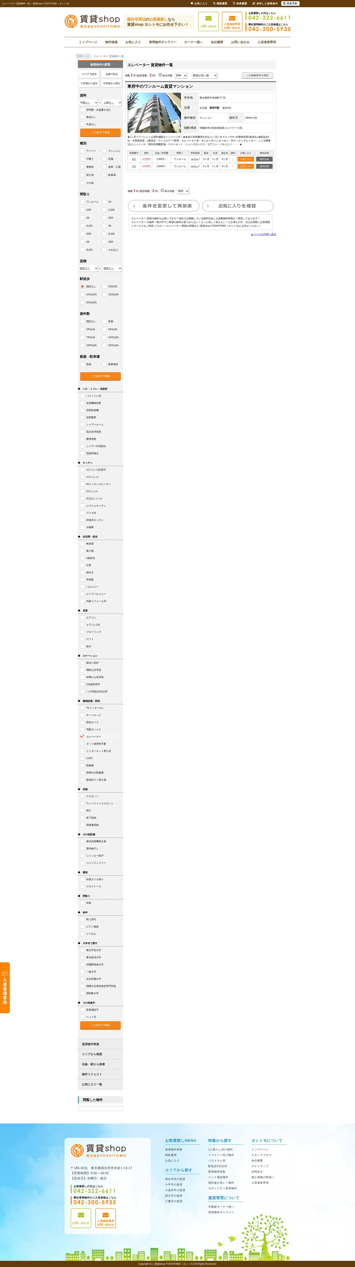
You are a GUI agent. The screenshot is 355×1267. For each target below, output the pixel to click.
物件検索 (111, 42)
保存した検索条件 (267, 3)
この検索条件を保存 (257, 75)
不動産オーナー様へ (221, 1206)
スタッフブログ (261, 1155)
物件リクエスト (92, 1074)
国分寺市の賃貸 (175, 1179)
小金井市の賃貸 (175, 1190)
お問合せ (257, 1171)
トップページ (88, 42)
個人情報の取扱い (262, 1177)
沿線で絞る (112, 74)
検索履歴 (241, 3)
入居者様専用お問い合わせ (232, 26)
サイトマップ (260, 1166)
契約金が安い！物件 (221, 1182)
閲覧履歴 (171, 1155)
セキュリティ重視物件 (222, 1188)
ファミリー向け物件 (221, 1155)
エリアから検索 (92, 1054)
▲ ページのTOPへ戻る (263, 234)
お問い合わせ (209, 26)
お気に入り (133, 42)
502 (134, 166)
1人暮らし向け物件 (220, 1149)
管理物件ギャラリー (163, 42)
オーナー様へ (193, 42)
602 (134, 159)
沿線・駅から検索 (93, 1064)
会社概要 (217, 42)
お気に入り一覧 (92, 1084)
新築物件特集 (217, 1171)
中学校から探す (111, 83)
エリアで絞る (89, 74)
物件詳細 (264, 159)
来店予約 (292, 3)
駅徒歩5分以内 (217, 1166)
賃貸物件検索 (90, 1044)
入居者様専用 (267, 42)
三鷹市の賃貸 (173, 1201)
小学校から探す (89, 83)
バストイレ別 (217, 1160)
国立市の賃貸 (173, 1195)
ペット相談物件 (218, 1177)
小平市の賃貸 (173, 1184)
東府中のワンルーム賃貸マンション (160, 86)
